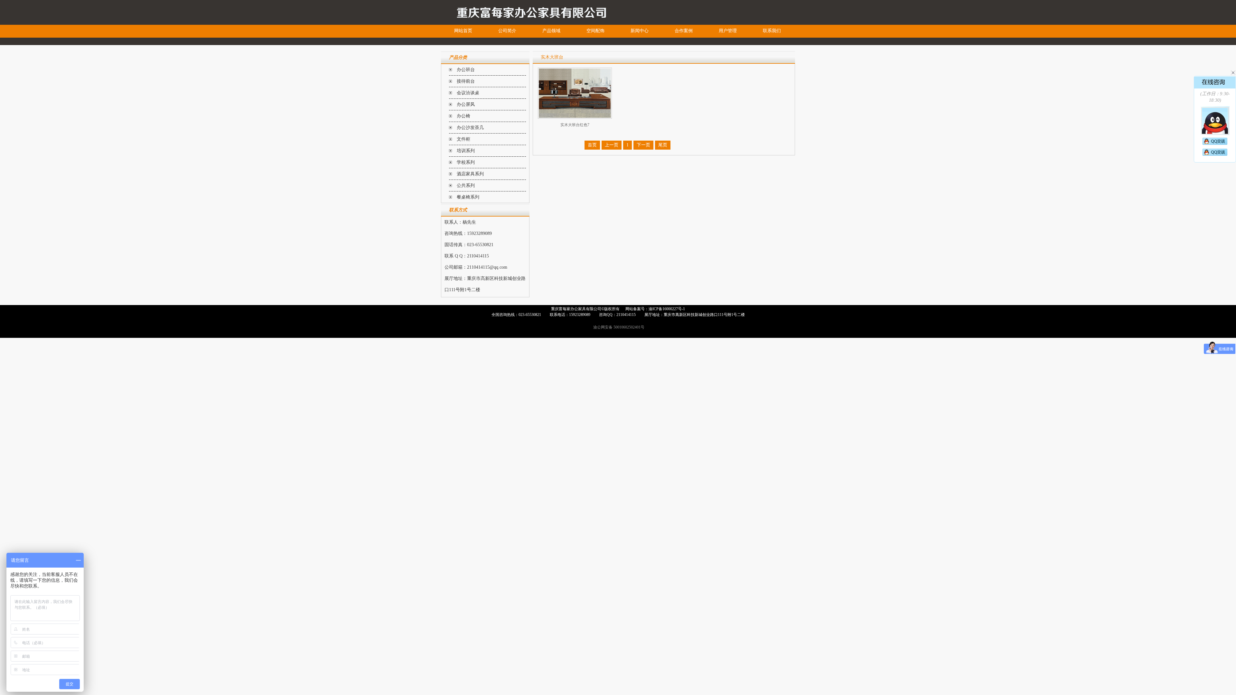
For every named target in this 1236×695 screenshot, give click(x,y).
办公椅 (463, 116)
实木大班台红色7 (574, 125)
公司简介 (507, 30)
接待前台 (466, 81)
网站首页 (463, 30)
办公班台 (466, 69)
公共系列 (466, 185)
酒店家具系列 (470, 173)
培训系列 (466, 150)
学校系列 (466, 162)
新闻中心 (640, 30)
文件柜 (463, 139)
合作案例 (684, 30)
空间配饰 (595, 30)
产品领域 (551, 30)
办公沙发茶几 (470, 127)
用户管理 (728, 30)
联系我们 (772, 30)
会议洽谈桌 (468, 92)
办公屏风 (466, 104)
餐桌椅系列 (468, 197)
